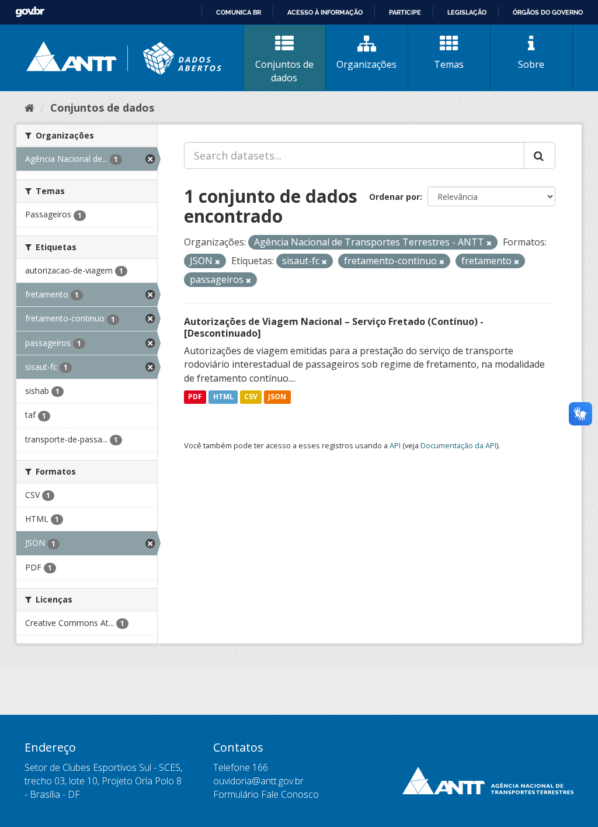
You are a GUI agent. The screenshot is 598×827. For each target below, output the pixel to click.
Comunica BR (238, 12)
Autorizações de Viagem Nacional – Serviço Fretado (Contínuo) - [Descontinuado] (334, 327)
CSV (251, 397)
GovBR (29, 12)
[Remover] (489, 242)
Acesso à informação (325, 12)
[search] (539, 155)
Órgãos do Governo (548, 12)
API (395, 445)
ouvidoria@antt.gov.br (258, 780)
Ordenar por (394, 196)
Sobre (531, 64)
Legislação (466, 12)
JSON (277, 397)
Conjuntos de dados (284, 71)
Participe (405, 12)
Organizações (366, 64)
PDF (195, 397)
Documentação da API (458, 445)
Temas (449, 64)
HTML (223, 397)
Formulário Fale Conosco (266, 794)
